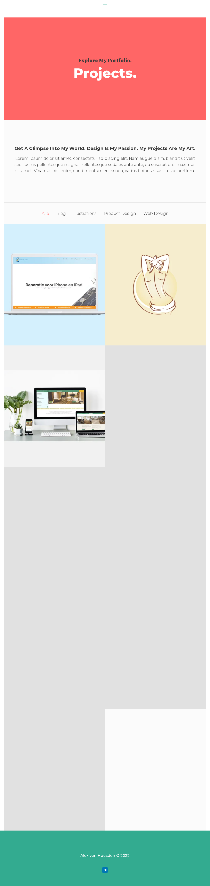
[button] (105, 5)
